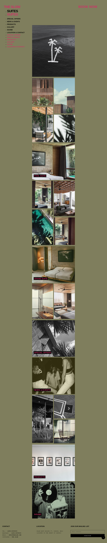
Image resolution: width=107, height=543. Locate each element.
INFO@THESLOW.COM (15, 535)
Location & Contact (16, 32)
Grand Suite (41, 278)
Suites (12, 11)
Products (11, 24)
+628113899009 (12, 531)
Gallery (10, 27)
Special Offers (13, 19)
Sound (10, 30)
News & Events (13, 21)
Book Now (87, 7)
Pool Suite (40, 176)
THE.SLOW (15, 537)
